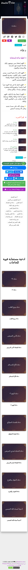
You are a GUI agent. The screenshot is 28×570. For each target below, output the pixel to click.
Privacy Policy (6, 563)
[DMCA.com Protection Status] (14, 567)
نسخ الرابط (21, 40)
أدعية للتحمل (14, 197)
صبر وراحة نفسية (14, 219)
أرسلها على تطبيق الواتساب (12, 163)
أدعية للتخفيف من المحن (14, 200)
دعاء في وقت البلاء (14, 205)
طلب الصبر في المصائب (14, 222)
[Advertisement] (14, 240)
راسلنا (19, 563)
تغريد (10, 172)
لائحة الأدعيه (10, 565)
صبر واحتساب (9, 216)
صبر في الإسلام (19, 216)
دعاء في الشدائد (10, 202)
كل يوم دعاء (19, 157)
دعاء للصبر (20, 214)
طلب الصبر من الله (14, 225)
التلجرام (20, 178)
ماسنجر (9, 178)
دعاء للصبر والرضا (10, 214)
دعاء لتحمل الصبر (14, 208)
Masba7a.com (21, 561)
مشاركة (15, 168)
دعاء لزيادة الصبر (18, 211)
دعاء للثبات (8, 211)
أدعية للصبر (19, 202)
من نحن (23, 563)
